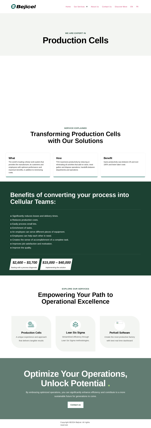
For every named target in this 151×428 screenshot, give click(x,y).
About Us (95, 7)
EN (131, 7)
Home (68, 7)
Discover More (121, 7)
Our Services (79, 7)
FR (137, 7)
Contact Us (107, 7)
